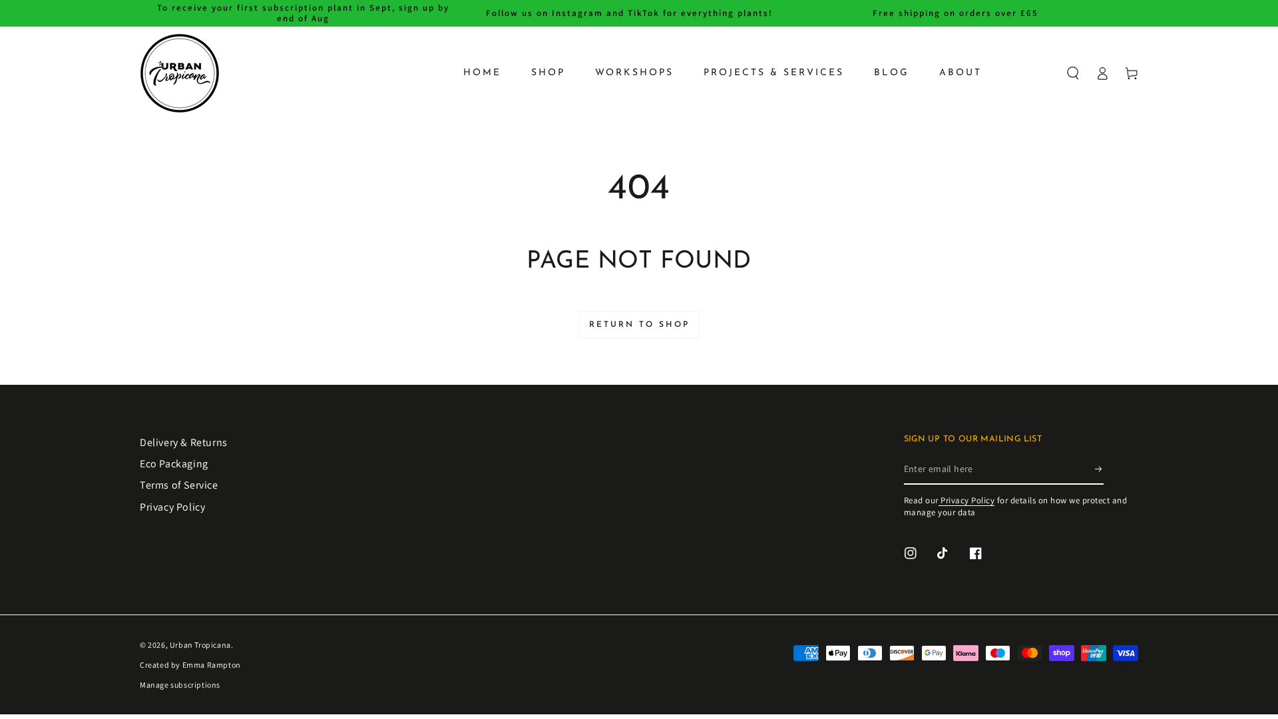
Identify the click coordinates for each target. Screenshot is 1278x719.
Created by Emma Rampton (190, 665)
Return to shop (639, 325)
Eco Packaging (174, 464)
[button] (1073, 73)
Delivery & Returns (184, 442)
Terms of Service (179, 485)
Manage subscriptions (180, 685)
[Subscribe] (1099, 469)
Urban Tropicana (200, 645)
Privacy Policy (172, 507)
